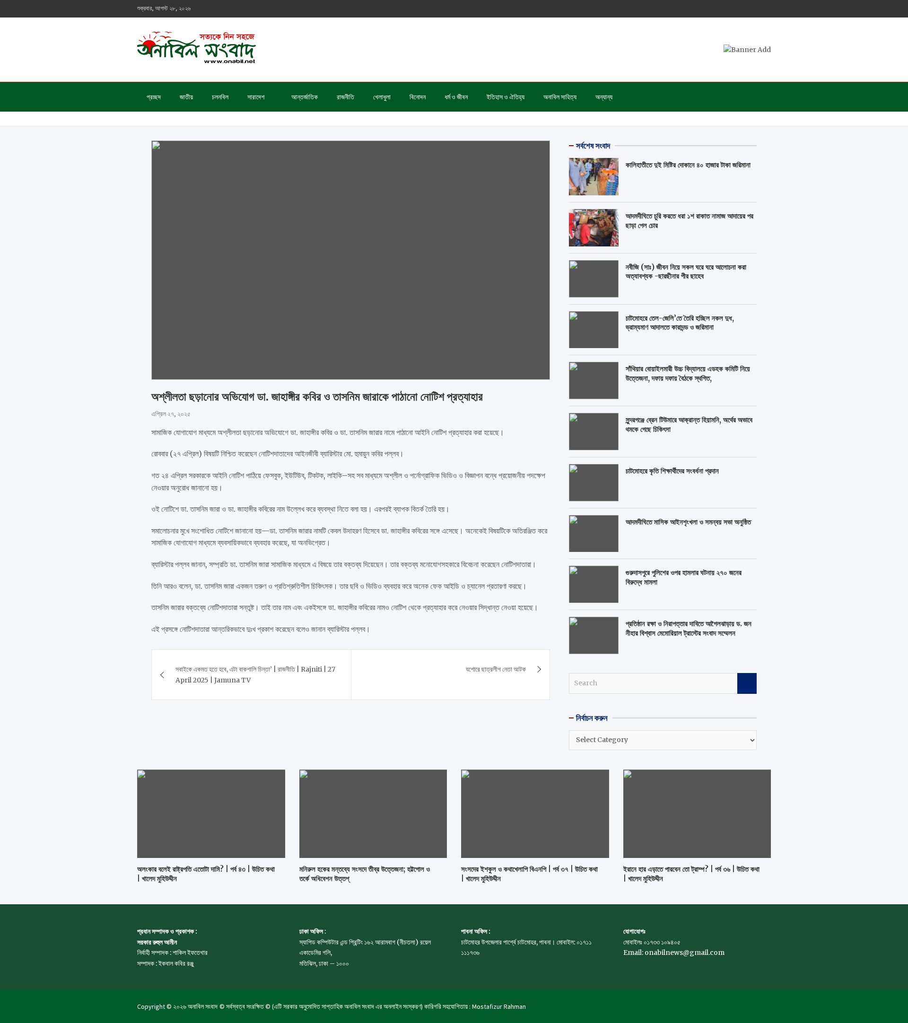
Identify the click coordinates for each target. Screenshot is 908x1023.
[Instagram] (728, 8)
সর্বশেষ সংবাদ (593, 145)
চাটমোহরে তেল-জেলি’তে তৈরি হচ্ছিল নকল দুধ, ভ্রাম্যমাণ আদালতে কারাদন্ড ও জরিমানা (680, 323)
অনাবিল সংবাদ (203, 1006)
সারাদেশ (255, 97)
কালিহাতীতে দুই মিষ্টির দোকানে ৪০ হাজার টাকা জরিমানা (688, 164)
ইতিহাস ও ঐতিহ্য (505, 97)
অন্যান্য (603, 97)
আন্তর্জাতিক (304, 97)
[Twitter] (740, 8)
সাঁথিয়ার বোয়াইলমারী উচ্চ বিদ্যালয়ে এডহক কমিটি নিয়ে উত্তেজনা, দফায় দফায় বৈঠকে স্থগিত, (688, 373)
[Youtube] (752, 8)
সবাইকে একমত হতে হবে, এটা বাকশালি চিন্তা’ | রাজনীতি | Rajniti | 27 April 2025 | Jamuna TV (255, 674)
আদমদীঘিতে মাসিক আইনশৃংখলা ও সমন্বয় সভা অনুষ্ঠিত (688, 521)
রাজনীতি (345, 97)
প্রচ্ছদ (154, 97)
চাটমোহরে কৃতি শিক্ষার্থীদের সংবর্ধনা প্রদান (672, 470)
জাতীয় (186, 97)
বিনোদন (418, 97)
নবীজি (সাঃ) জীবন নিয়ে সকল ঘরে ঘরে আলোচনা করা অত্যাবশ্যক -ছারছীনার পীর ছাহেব (686, 271)
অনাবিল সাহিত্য (559, 97)
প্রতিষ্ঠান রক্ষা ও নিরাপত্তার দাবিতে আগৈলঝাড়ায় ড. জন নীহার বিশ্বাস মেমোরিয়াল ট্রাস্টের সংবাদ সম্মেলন (688, 628)
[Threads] (765, 8)
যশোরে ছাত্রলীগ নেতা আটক (496, 669)
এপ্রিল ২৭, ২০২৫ (171, 414)
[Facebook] (715, 8)
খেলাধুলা (382, 97)
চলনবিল (220, 97)
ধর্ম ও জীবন (456, 97)
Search (747, 683)
